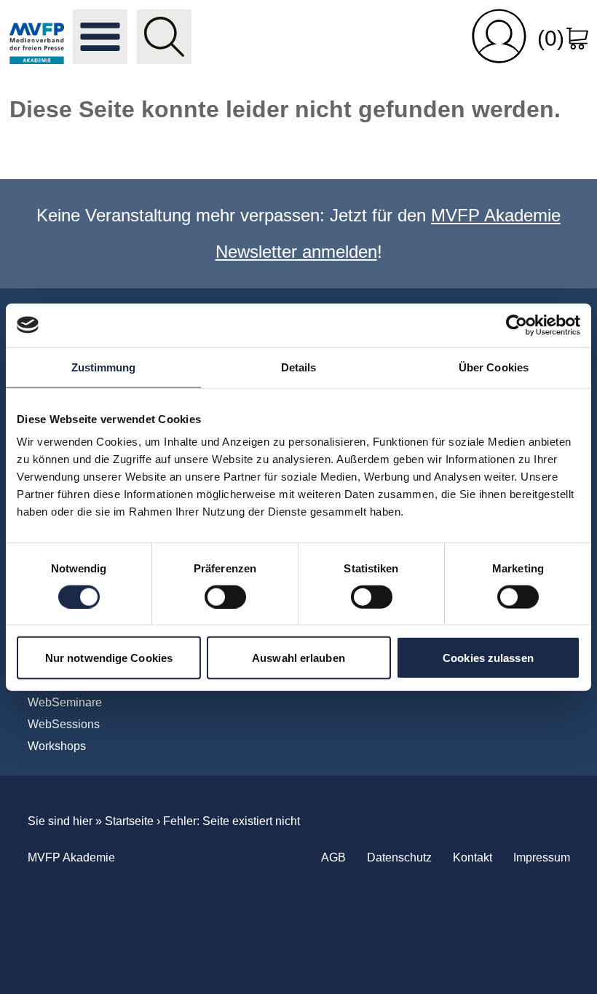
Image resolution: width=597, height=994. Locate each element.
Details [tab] (299, 366)
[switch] (225, 596)
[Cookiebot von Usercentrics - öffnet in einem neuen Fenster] (516, 325)
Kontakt (472, 857)
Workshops (57, 746)
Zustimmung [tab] (103, 366)
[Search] (164, 36)
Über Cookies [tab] (494, 366)
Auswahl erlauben (298, 658)
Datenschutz (399, 857)
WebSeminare (65, 702)
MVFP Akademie (36, 36)
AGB (333, 857)
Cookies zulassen (488, 658)
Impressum (541, 857)
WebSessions (64, 724)
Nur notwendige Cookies (109, 658)
